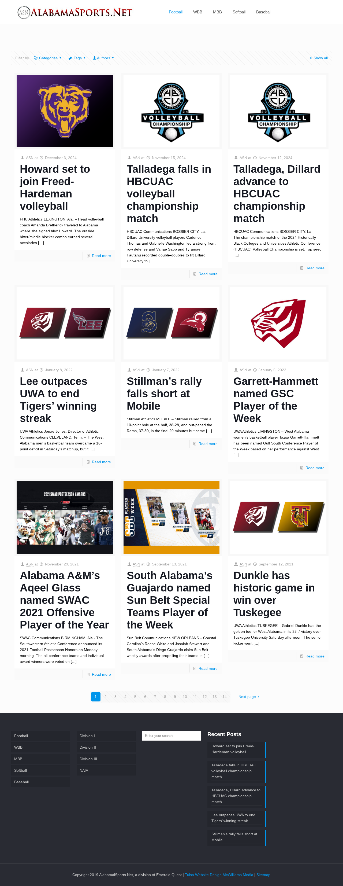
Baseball (21, 782)
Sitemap (263, 875)
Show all (321, 58)
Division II (88, 747)
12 (205, 696)
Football (21, 736)
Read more (101, 255)
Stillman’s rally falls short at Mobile (164, 393)
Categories (48, 58)
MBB (18, 759)
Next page (247, 696)
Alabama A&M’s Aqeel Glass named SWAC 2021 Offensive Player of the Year (64, 600)
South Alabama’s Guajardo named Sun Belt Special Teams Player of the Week (169, 600)
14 (224, 696)
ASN (29, 158)
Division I (87, 736)
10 (185, 696)
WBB (18, 747)
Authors (103, 58)
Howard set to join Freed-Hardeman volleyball (233, 749)
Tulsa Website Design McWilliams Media (219, 875)
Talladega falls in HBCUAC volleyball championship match (169, 193)
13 (214, 696)
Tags (78, 58)
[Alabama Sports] (75, 12)
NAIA (84, 770)
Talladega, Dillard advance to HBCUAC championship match (276, 193)
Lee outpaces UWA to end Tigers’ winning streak (233, 818)
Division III (88, 759)
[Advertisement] (171, 40)
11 (195, 696)
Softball (20, 770)
